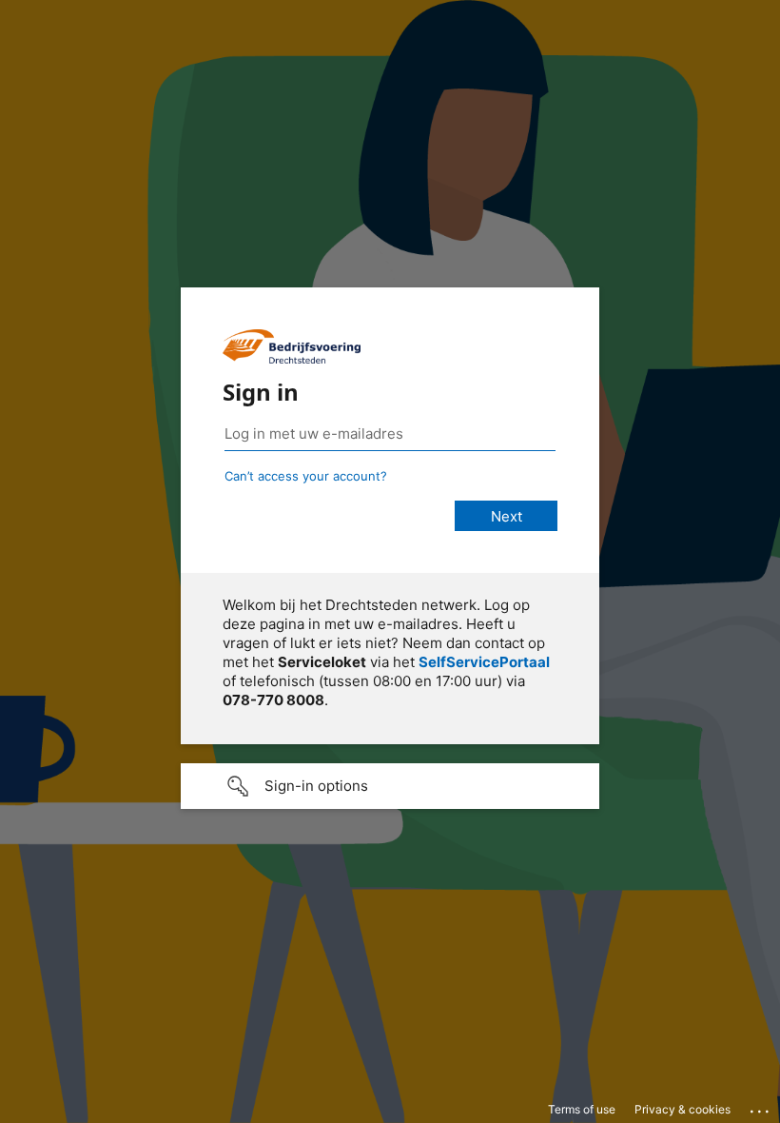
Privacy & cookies (682, 1109)
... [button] (761, 1106)
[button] (390, 786)
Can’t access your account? (305, 475)
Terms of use (581, 1109)
